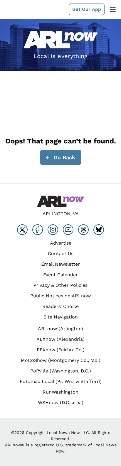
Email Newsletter (60, 264)
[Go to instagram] (53, 229)
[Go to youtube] (68, 229)
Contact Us (60, 253)
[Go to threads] (83, 229)
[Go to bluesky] (98, 229)
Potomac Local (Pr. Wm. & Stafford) (61, 381)
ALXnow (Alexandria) (60, 339)
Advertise (60, 243)
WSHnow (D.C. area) (60, 402)
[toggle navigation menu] (112, 9)
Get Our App (86, 9)
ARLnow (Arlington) (60, 328)
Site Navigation (60, 317)
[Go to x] (22, 229)
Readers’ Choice (60, 306)
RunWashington (60, 392)
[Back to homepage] (19, 9)
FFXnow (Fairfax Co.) (61, 350)
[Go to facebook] (37, 229)
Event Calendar (60, 274)
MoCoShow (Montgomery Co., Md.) (60, 360)
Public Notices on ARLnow (60, 296)
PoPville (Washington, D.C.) (60, 371)
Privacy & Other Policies (60, 285)
